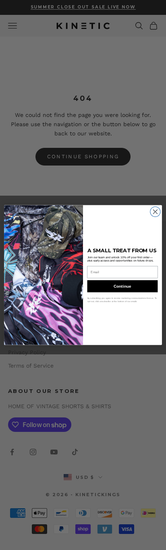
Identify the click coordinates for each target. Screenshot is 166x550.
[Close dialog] (155, 212)
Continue (122, 286)
